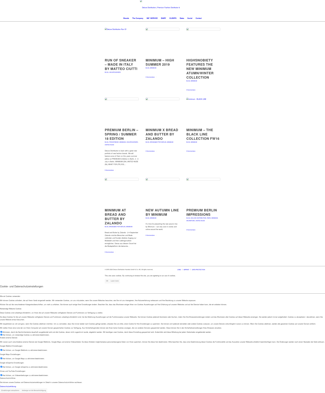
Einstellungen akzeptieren (10, 390)
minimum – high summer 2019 (160, 62)
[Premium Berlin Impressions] (203, 191)
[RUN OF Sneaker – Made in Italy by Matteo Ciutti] (122, 41)
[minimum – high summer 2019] (163, 41)
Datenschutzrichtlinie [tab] (7, 378)
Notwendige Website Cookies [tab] (10, 308)
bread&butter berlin (158, 142)
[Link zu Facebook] (211, 269)
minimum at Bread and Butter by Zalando (115, 216)
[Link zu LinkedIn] (218, 269)
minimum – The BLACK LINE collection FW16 (202, 134)
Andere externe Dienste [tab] (8, 337)
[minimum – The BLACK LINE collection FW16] (203, 111)
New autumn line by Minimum (162, 212)
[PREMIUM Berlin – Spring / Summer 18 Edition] (122, 111)
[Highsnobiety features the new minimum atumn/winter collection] (203, 41)
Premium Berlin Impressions (201, 212)
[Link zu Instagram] (214, 269)
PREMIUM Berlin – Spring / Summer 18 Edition (121, 134)
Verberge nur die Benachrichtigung (34, 390)
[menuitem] (126, 18)
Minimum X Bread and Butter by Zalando (162, 134)
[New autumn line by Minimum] (163, 191)
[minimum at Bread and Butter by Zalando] (122, 191)
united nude (109, 145)
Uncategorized (115, 72)
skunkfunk (190, 221)
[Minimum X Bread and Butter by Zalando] (163, 111)
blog (106, 72)
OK (107, 281)
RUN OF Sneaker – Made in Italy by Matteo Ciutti (121, 64)
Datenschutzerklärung (8, 386)
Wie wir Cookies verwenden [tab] (10, 296)
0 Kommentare (150, 77)
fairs (209, 218)
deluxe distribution (198, 218)
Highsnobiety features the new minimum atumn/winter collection (200, 69)
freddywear (114, 142)
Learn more (115, 281)
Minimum (153, 68)
